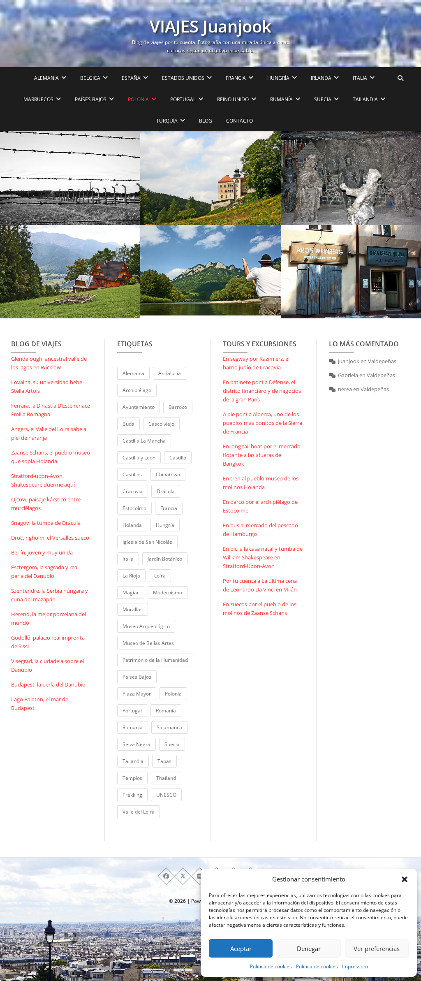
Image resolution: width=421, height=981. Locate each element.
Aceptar (241, 948)
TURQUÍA (167, 120)
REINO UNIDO (233, 99)
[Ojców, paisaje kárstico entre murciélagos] (210, 178)
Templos (132, 778)
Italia (128, 558)
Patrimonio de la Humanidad (155, 659)
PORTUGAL (183, 99)
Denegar (309, 948)
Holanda (132, 525)
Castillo (177, 457)
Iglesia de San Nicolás (147, 541)
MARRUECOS (38, 99)
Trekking (132, 794)
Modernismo (167, 592)
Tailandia (133, 761)
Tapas (164, 761)
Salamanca (169, 727)
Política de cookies (271, 966)
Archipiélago (137, 390)
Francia (168, 508)
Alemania (133, 373)
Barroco (178, 407)
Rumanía (133, 727)
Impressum (355, 966)
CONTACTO (239, 120)
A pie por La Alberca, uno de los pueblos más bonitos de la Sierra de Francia (262, 422)
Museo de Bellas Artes (148, 643)
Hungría (165, 525)
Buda (128, 423)
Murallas (133, 609)
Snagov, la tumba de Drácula (46, 522)
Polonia (173, 693)
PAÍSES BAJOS (90, 99)
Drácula (166, 491)
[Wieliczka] (351, 178)
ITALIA (360, 77)
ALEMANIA (46, 77)
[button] (404, 879)
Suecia (172, 744)
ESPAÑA (131, 77)
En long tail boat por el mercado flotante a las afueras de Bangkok (262, 455)
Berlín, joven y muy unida (42, 552)
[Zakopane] (70, 272)
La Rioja (131, 575)
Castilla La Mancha (144, 440)
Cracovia (133, 491)
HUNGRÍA (278, 77)
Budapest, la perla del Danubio (48, 684)
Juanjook (348, 361)
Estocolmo (134, 508)
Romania (166, 710)
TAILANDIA (365, 99)
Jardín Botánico (165, 558)
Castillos (132, 474)
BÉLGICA (90, 77)
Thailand (166, 778)
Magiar (131, 592)
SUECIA (322, 99)
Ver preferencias (377, 948)
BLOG (205, 120)
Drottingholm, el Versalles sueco (50, 537)
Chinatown (168, 474)
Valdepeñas (382, 361)
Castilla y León (139, 457)
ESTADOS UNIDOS (183, 77)
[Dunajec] (210, 270)
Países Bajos (137, 676)
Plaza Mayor (137, 693)
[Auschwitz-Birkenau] (70, 178)
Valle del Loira (139, 811)
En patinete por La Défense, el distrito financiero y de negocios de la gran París (262, 390)
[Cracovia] (351, 271)
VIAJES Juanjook (210, 26)
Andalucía (169, 373)
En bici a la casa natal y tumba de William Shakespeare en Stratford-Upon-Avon (263, 557)
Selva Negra (136, 744)
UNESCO (166, 794)
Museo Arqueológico (146, 626)
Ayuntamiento (139, 407)
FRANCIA (236, 77)
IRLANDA (321, 77)
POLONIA (138, 99)
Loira (160, 575)
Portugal (132, 710)
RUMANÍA (281, 99)
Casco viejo (161, 423)
